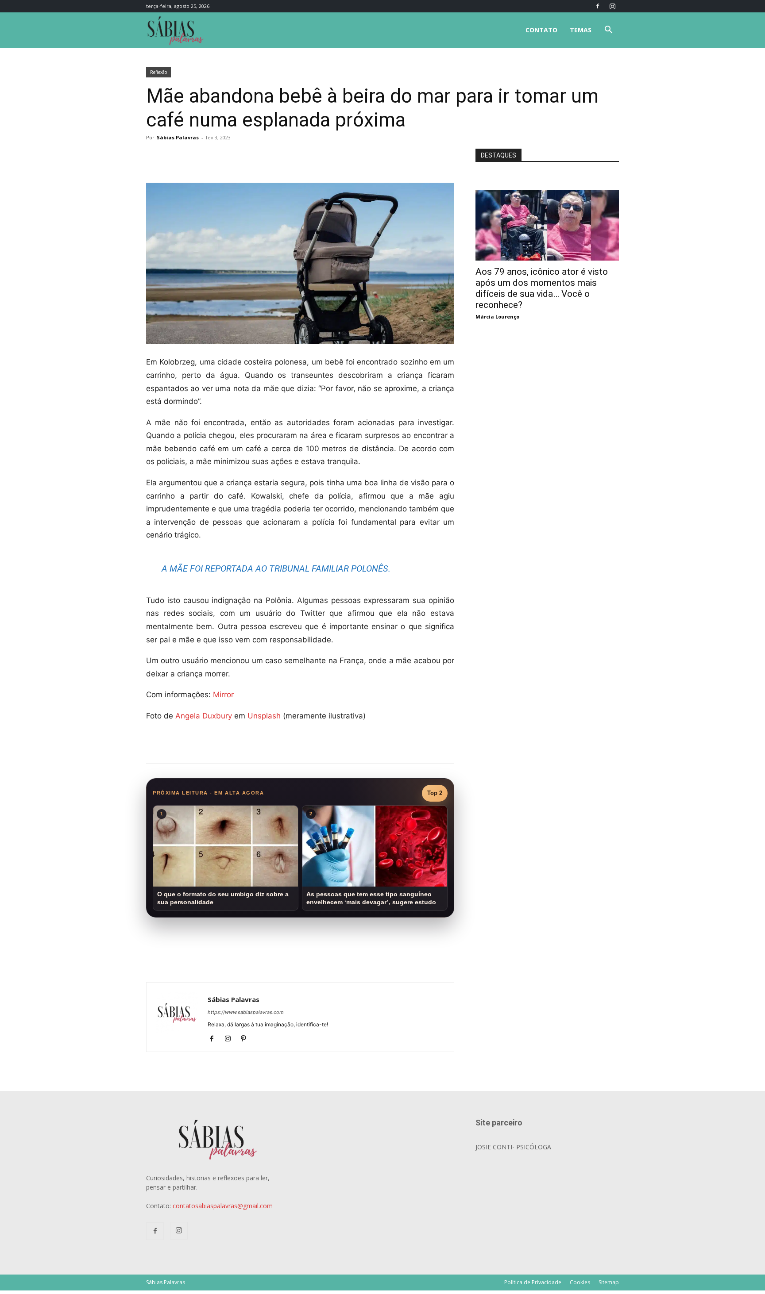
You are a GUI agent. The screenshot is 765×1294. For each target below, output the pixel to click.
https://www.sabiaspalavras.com (246, 1012)
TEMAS (580, 30)
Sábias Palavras (178, 137)
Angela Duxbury (203, 715)
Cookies (580, 1282)
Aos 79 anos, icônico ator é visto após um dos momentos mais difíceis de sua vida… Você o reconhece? (541, 288)
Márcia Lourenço (497, 316)
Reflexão (158, 72)
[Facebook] (597, 6)
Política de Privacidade (532, 1282)
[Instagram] (612, 6)
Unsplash (264, 715)
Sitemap (609, 1282)
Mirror (223, 694)
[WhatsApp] (270, 157)
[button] (608, 31)
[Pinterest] (247, 1039)
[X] (250, 157)
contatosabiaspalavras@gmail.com (223, 1206)
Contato (541, 30)
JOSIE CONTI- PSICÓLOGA (513, 1147)
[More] (291, 157)
